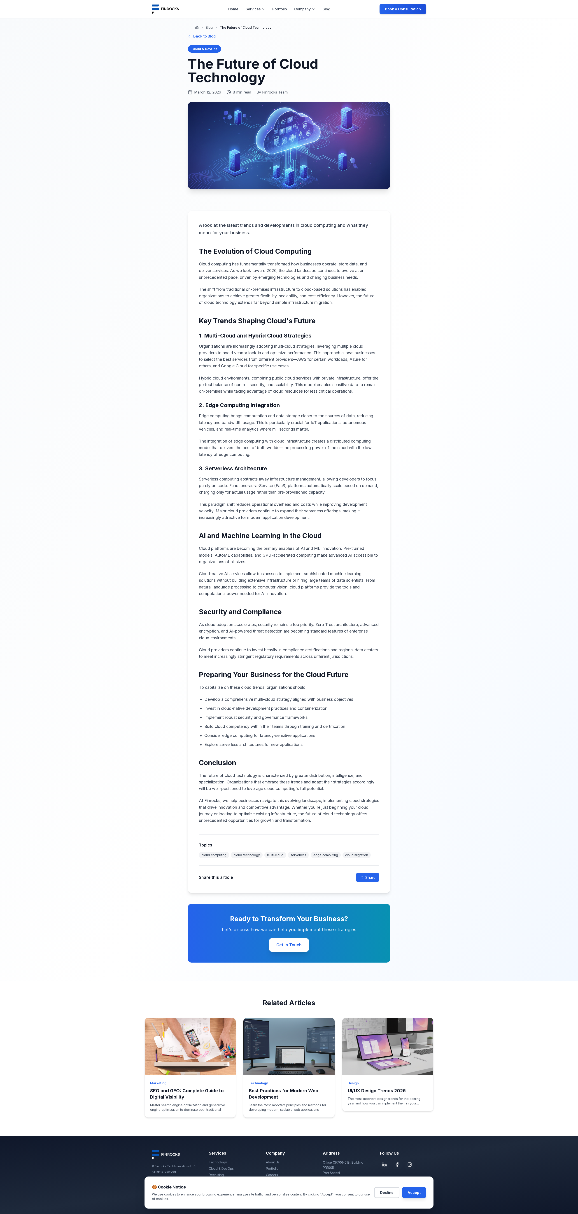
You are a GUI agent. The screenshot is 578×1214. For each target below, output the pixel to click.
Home (233, 9)
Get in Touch (289, 944)
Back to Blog (204, 36)
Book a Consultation (403, 9)
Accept (414, 1192)
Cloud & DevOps (221, 1168)
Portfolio (279, 9)
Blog (326, 9)
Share (370, 877)
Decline (387, 1192)
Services (253, 9)
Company (302, 9)
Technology (218, 1162)
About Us (273, 1162)
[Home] (197, 27)
